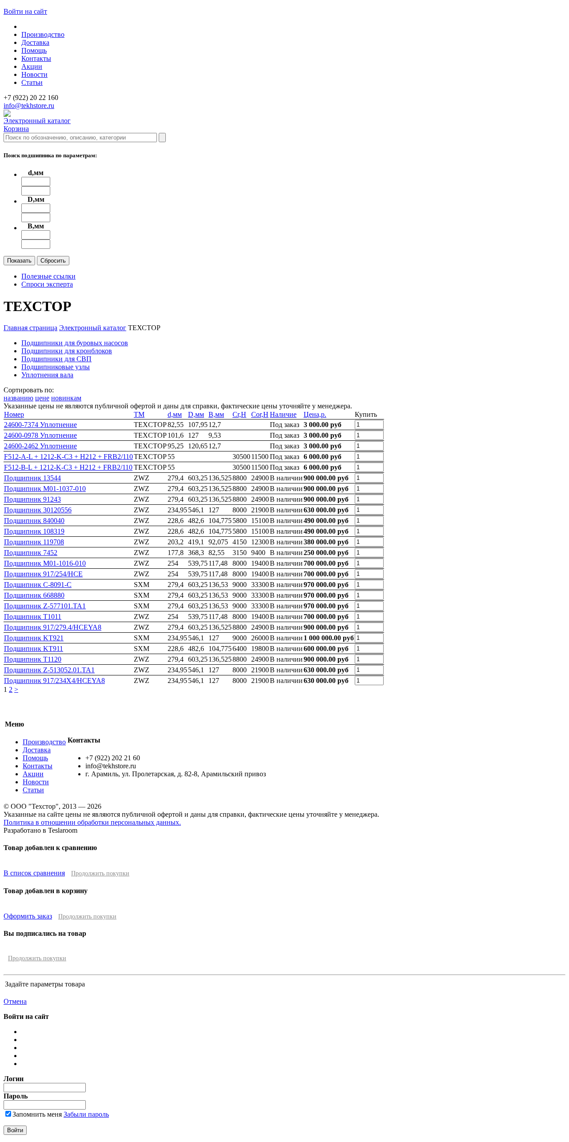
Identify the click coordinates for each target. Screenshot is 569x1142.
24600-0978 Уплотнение (40, 435)
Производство (42, 34)
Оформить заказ (28, 916)
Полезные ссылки (48, 276)
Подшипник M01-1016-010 (45, 563)
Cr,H (239, 414)
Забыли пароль (86, 1114)
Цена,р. (315, 414)
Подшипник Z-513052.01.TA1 (49, 670)
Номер (14, 414)
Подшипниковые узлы (55, 367)
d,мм (175, 414)
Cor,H (259, 414)
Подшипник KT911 (33, 648)
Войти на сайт (25, 11)
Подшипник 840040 (34, 520)
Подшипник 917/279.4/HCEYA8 (52, 627)
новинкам (66, 398)
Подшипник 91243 (32, 499)
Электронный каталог (37, 120)
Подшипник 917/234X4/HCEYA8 (54, 680)
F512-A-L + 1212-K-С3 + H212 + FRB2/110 (68, 456)
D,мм (196, 414)
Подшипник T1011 (32, 616)
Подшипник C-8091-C (38, 584)
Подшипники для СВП (56, 359)
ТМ (139, 414)
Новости (34, 74)
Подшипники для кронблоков (66, 351)
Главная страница (30, 327)
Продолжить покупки (100, 873)
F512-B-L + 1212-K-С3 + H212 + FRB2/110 (68, 467)
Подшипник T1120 (32, 659)
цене (42, 398)
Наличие (283, 414)
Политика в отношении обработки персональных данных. (92, 822)
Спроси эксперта (47, 284)
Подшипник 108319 (34, 531)
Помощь (34, 50)
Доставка (35, 42)
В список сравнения (34, 873)
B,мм (216, 414)
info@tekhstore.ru (29, 105)
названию (18, 398)
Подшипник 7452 (30, 552)
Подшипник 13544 (32, 478)
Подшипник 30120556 (38, 510)
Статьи (32, 82)
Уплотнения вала (47, 375)
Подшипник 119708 (34, 542)
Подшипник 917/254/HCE (43, 574)
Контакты (36, 58)
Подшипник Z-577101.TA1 (45, 606)
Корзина (16, 128)
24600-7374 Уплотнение (40, 424)
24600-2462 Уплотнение (40, 446)
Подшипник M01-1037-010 (45, 488)
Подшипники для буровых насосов (74, 343)
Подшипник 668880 (34, 595)
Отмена (15, 1001)
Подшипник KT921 (34, 638)
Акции (31, 66)
